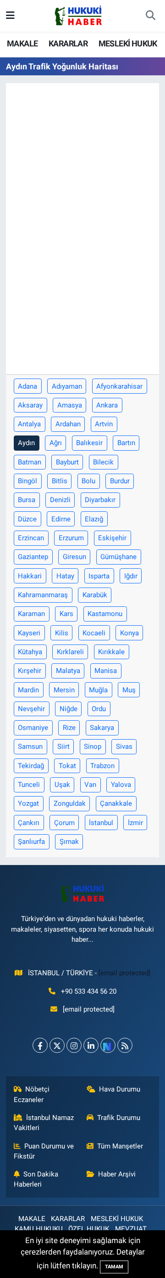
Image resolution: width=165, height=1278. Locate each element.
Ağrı (56, 443)
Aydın (26, 443)
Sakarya (102, 728)
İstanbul (101, 823)
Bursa (26, 500)
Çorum (64, 823)
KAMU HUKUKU (39, 1229)
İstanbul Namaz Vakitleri (44, 1123)
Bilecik (103, 462)
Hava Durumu (119, 1089)
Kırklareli (70, 652)
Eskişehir (112, 538)
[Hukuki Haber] (78, 15)
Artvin (104, 424)
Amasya (69, 405)
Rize (69, 728)
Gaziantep (33, 557)
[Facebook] (40, 1045)
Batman (29, 462)
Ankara (107, 405)
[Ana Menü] (10, 15)
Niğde (68, 709)
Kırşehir (29, 671)
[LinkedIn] (91, 1045)
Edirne (61, 519)
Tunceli (29, 784)
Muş (129, 690)
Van (90, 784)
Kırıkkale (111, 652)
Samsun (30, 746)
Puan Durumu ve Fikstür (44, 1151)
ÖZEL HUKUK (88, 1229)
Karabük (94, 595)
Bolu (88, 481)
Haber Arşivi (117, 1174)
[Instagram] (74, 1045)
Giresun (74, 557)
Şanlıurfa (31, 841)
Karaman (31, 614)
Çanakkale (116, 803)
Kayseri (29, 633)
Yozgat (28, 803)
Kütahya (30, 652)
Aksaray (30, 405)
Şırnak (69, 841)
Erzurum (71, 538)
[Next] (108, 1045)
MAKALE (22, 43)
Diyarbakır (100, 500)
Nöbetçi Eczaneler (32, 1094)
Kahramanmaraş (43, 595)
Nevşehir (31, 709)
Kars (66, 614)
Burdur (120, 481)
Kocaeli (93, 633)
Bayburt (67, 462)
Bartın (126, 443)
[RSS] (124, 1045)
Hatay (65, 576)
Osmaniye (33, 728)
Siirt (63, 746)
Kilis (61, 633)
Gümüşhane (118, 557)
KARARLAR (68, 43)
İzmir (135, 823)
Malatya (68, 671)
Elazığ (94, 519)
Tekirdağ (31, 766)
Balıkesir (89, 443)
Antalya (29, 424)
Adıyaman (67, 386)
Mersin (64, 690)
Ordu (99, 709)
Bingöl (27, 481)
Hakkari (30, 576)
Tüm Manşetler (120, 1146)
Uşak (62, 784)
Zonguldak (70, 803)
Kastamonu (105, 614)
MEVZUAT (131, 1229)
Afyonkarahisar (119, 386)
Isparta (99, 576)
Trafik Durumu (118, 1118)
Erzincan (31, 538)
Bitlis (59, 481)
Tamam (114, 1267)
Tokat (67, 766)
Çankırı (28, 823)
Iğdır (131, 576)
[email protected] (124, 973)
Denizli (60, 500)
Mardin (28, 690)
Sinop (92, 746)
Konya (129, 633)
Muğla (98, 690)
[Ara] (150, 16)
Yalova (121, 784)
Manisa (105, 671)
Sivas (124, 746)
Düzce (27, 519)
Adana (27, 386)
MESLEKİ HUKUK (128, 43)
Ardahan (68, 424)
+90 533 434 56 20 (88, 991)
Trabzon (102, 766)
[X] (57, 1045)
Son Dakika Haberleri (36, 1179)
